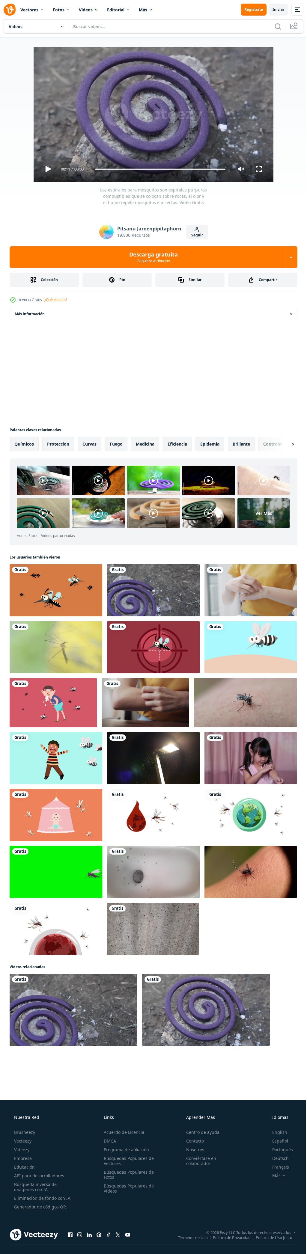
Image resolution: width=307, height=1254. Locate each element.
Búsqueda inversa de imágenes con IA (34, 1186)
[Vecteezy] (10, 10)
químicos (24, 444)
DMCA (108, 1141)
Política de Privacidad (227, 1237)
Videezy (21, 1149)
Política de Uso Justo (269, 1237)
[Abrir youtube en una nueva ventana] (127, 1234)
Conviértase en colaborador (198, 1160)
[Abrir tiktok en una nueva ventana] (108, 1234)
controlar (273, 444)
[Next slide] (283, 444)
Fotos (58, 10)
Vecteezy (22, 1141)
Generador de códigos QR (39, 1207)
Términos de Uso (188, 1237)
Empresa (22, 1158)
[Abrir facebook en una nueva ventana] (70, 1234)
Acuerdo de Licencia (122, 1132)
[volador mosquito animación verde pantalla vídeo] (56, 872)
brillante (241, 444)
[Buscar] (273, 26)
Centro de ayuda (199, 1132)
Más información (30, 313)
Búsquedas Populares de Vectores (127, 1160)
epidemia (209, 444)
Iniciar (274, 9)
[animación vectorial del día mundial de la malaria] (153, 815)
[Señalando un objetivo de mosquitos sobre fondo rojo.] (153, 647)
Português (278, 1149)
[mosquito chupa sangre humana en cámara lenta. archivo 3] (245, 702)
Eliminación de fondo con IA (41, 1198)
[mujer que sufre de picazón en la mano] (250, 590)
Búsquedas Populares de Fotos (127, 1174)
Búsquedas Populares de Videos (127, 1188)
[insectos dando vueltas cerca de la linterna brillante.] (153, 758)
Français (276, 1167)
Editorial (115, 10)
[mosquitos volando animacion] (56, 590)
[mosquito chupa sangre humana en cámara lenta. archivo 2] (250, 872)
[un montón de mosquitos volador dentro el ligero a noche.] (153, 929)
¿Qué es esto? (55, 299)
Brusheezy (23, 1132)
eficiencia (177, 444)
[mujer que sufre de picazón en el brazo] (145, 702)
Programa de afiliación (124, 1149)
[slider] (158, 169)
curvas (89, 444)
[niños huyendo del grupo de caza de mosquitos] (56, 758)
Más (143, 10)
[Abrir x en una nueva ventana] (118, 1234)
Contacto (192, 1141)
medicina (145, 444)
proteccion (58, 444)
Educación (23, 1167)
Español (276, 1141)
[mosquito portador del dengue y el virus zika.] (53, 702)
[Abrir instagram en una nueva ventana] (79, 1234)
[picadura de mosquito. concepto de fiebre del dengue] (250, 647)
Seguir (195, 235)
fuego (116, 444)
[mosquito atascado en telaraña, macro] (56, 647)
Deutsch (276, 1158)
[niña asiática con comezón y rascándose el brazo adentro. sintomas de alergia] (250, 758)
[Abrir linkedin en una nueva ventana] (89, 1234)
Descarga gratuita (151, 257)
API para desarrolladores (38, 1175)
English (275, 1132)
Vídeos (86, 10)
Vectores (29, 10)
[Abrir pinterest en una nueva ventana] (99, 1234)
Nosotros (192, 1149)
